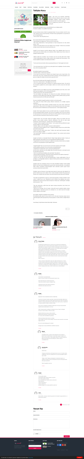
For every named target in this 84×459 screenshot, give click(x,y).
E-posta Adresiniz (36, 415)
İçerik (20, 7)
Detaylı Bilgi (31, 457)
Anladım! (79, 457)
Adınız (34, 411)
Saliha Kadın (47, 7)
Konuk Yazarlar (63, 7)
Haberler (24, 7)
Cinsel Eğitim (35, 7)
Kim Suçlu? (21, 49)
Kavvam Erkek (41, 7)
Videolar (52, 7)
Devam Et (66, 436)
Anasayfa (16, 7)
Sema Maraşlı (57, 7)
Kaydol (35, 448)
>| (68, 404)
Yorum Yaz (44, 237)
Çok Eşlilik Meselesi (37, 227)
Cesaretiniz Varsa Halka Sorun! (24, 56)
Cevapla (39, 268)
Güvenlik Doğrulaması (37, 429)
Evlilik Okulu (30, 7)
